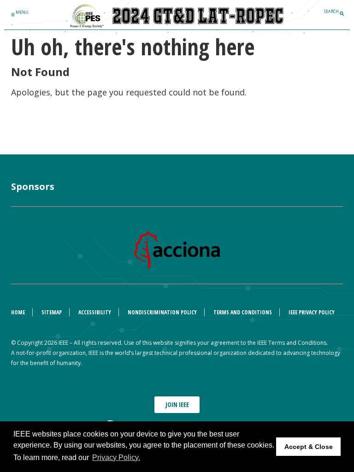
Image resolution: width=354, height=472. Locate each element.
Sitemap (51, 312)
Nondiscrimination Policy (162, 312)
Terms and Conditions (242, 312)
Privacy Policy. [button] (116, 457)
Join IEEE (177, 404)
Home (18, 312)
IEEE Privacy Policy (312, 312)
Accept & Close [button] (308, 446)
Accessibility (94, 312)
